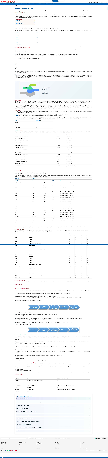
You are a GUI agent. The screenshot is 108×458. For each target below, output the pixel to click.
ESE (19, 443)
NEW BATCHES (11, 3)
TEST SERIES (15, 3)
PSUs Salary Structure (19, 20)
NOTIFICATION (28, 3)
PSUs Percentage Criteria (19, 23)
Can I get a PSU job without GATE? (22, 408)
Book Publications (99, 2)
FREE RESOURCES (24, 3)
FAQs (82, 443)
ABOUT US (4, 3)
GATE (19, 444)
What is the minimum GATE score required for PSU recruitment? (26, 411)
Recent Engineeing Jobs (58, 445)
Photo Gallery (3, 444)
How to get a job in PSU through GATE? (22, 405)
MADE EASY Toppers (39, 443)
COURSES (8, 3)
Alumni (37, 445)
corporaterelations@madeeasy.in (60, 439)
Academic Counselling (93, 2)
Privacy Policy (94, 450)
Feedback (83, 444)
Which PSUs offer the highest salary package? (23, 424)
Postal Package (57, 443)
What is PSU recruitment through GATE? (22, 398)
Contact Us (106, 2)
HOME (1, 3)
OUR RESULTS (18, 3)
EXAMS (6, 3)
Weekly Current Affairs (57, 444)
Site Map (98, 450)
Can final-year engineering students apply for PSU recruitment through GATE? (29, 427)
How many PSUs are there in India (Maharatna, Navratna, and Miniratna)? (28, 421)
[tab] (53, 398)
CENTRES (21, 3)
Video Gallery (2, 445)
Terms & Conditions (89, 450)
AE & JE (20, 445)
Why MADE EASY (3, 443)
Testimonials (38, 444)
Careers (103, 2)
